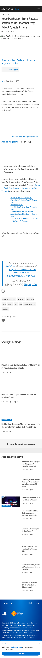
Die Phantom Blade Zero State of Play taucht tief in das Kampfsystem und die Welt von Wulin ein (21, 425)
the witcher (5, 309)
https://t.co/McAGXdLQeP (22, 269)
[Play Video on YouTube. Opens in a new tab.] (14, 504)
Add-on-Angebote (10, 141)
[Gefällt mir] (11, 372)
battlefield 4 (20, 299)
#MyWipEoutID (21, 272)
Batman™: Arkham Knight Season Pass (24, 218)
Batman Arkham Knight (8, 299)
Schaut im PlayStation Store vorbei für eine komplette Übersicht (21, 188)
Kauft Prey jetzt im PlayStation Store (24, 136)
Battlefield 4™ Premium (19, 221)
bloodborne (30, 299)
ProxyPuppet (13, 69)
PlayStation (12, 9)
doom (4, 304)
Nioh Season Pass (16, 205)
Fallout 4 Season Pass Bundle (21, 198)
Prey (20, 304)
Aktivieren (21, 653)
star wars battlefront (30, 304)
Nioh (16, 304)
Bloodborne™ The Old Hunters (22, 211)
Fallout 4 (10, 304)
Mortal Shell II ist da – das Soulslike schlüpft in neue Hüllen (29, 549)
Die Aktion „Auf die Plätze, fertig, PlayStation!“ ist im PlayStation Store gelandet (21, 366)
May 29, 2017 (30, 284)
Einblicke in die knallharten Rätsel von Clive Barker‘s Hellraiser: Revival (29, 585)
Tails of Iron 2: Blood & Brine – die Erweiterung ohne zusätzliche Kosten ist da (30, 513)
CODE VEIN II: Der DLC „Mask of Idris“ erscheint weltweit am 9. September (31, 567)
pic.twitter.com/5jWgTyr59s (21, 275)
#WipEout (10, 266)
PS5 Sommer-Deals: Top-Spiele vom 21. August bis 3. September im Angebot (31, 464)
